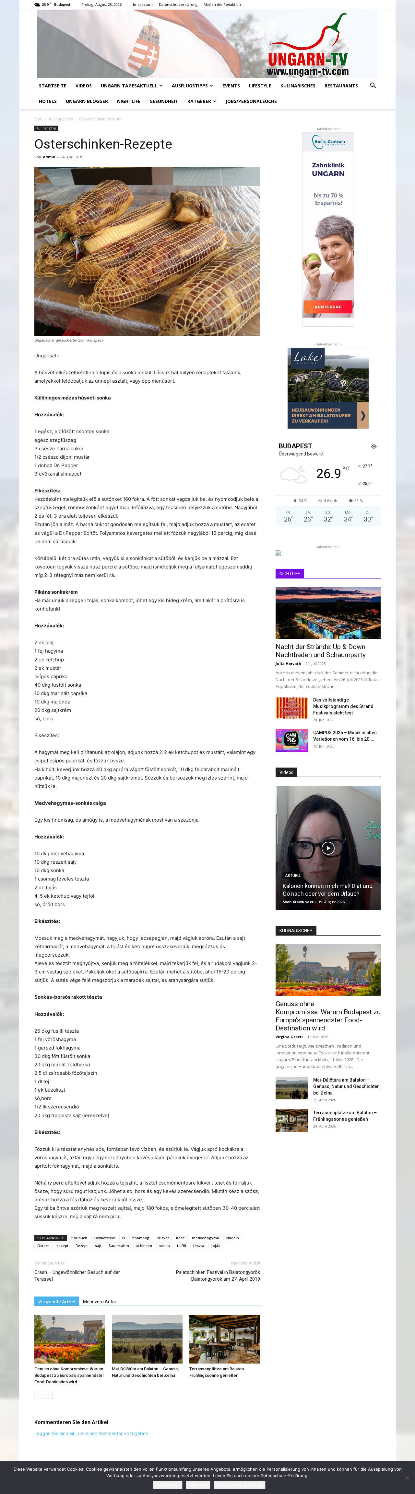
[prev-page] (38, 1395)
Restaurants (341, 86)
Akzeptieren (167, 1485)
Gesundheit (163, 101)
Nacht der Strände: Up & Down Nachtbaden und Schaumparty (321, 651)
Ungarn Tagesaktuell (129, 86)
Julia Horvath (288, 663)
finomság (140, 1237)
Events (231, 86)
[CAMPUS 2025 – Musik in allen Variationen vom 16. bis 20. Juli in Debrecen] (292, 740)
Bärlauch (79, 1237)
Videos (84, 86)
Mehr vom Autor (99, 1301)
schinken (144, 1245)
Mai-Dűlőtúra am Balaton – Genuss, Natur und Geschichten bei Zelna (346, 1086)
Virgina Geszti (289, 1036)
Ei (123, 1237)
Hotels (48, 101)
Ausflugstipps (190, 86)
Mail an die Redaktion (222, 4)
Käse (180, 1237)
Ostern (43, 1245)
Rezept (82, 1245)
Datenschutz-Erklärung (239, 1485)
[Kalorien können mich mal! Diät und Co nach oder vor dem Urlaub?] (328, 848)
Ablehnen (198, 1485)
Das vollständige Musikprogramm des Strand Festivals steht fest (343, 706)
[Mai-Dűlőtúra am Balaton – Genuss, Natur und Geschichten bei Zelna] (147, 1339)
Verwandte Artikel (56, 1301)
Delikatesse (104, 1237)
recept (62, 1245)
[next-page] (49, 1395)
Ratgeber (199, 101)
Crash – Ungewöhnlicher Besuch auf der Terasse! (77, 1275)
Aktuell (293, 875)
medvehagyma (205, 1237)
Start (38, 119)
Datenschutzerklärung (178, 4)
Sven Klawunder (298, 901)
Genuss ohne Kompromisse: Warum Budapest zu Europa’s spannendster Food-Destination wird (69, 1375)
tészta (198, 1245)
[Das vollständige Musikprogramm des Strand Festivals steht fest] (292, 708)
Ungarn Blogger (87, 101)
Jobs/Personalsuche (251, 101)
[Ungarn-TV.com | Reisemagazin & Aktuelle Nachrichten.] (207, 43)
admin (49, 156)
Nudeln (232, 1237)
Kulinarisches (297, 86)
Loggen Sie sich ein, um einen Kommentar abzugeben (91, 1433)
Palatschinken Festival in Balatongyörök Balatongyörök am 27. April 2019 (218, 1275)
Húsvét (163, 1237)
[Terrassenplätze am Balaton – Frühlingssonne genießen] (224, 1339)
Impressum (143, 4)
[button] (373, 86)
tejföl (181, 1245)
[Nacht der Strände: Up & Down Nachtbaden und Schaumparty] (328, 613)
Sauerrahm (119, 1245)
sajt (98, 1245)
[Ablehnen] (407, 1477)
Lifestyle (260, 86)
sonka (164, 1245)
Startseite (52, 86)
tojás (215, 1245)
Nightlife (128, 101)
